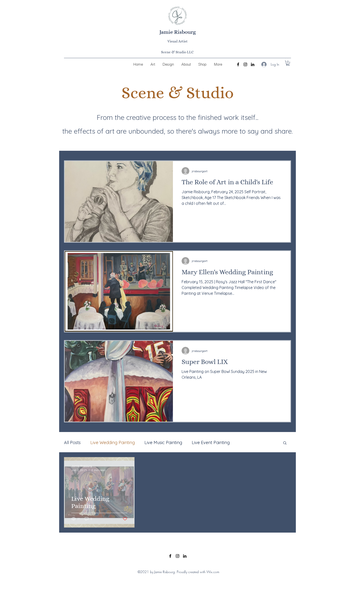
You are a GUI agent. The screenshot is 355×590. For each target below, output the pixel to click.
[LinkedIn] (252, 64)
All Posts (72, 442)
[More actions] (126, 468)
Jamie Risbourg (177, 32)
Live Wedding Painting (112, 442)
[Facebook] (238, 64)
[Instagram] (245, 64)
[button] (288, 63)
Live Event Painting (211, 442)
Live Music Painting (163, 442)
